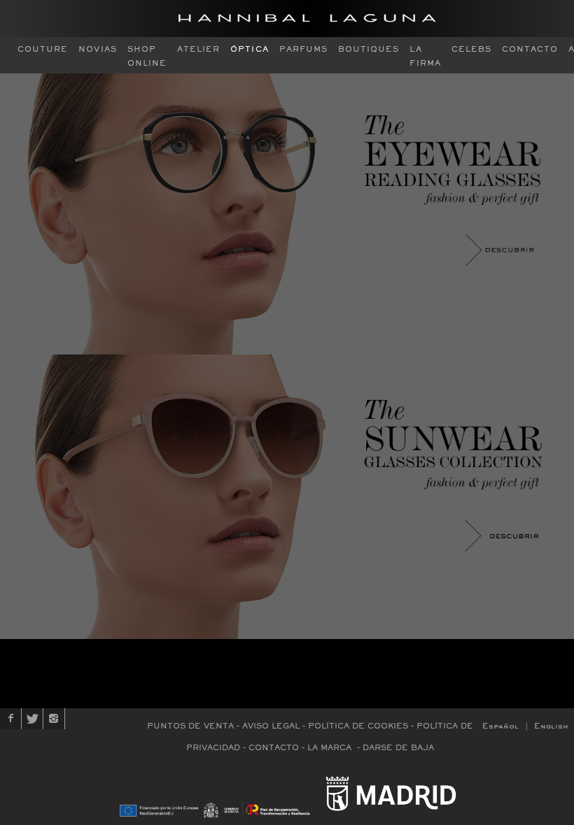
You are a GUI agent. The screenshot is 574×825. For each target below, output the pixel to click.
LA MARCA (329, 747)
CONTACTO (530, 49)
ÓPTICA (249, 49)
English (551, 726)
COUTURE (43, 49)
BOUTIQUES (368, 49)
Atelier (198, 49)
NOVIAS (97, 49)
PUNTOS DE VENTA (190, 726)
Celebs (471, 49)
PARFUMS (303, 49)
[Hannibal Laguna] (307, 19)
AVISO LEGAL (271, 726)
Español (500, 726)
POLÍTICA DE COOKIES (358, 726)
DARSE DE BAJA (398, 747)
